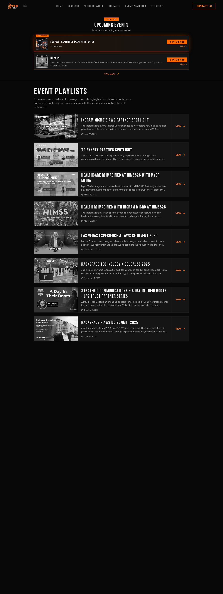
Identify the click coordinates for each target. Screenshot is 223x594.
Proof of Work (93, 6)
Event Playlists (135, 6)
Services (73, 6)
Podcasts (114, 6)
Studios (156, 6)
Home (59, 6)
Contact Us (204, 6)
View (182, 46)
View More (109, 74)
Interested (178, 42)
